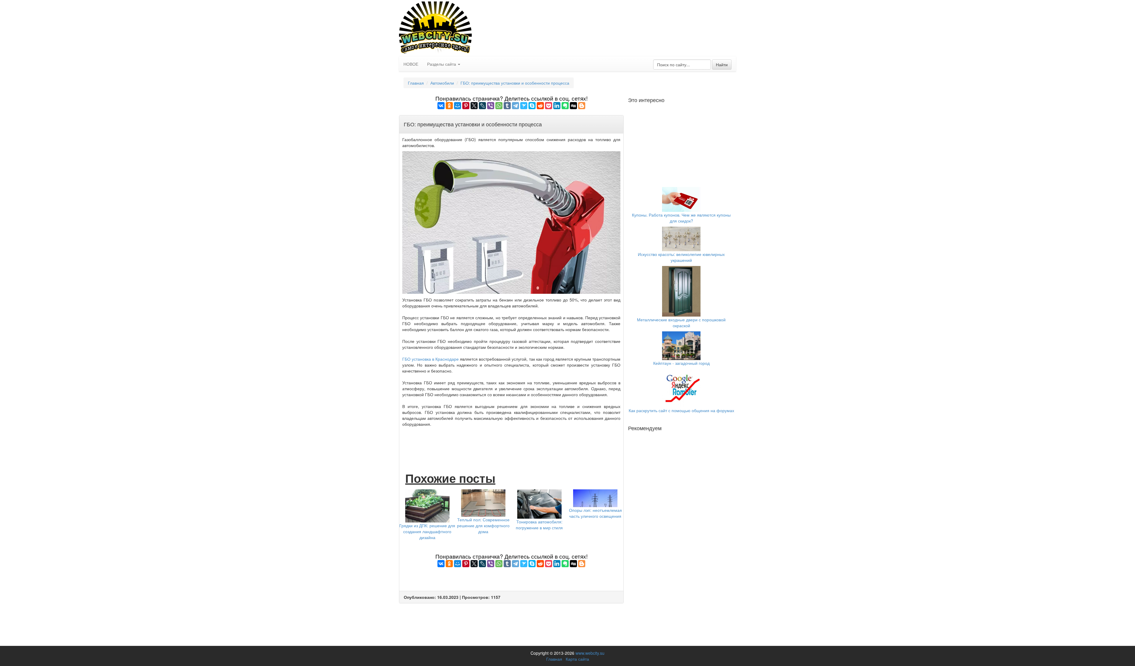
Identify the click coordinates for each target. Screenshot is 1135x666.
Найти (722, 64)
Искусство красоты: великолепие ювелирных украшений (681, 257)
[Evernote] (565, 105)
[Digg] (573, 105)
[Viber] (490, 105)
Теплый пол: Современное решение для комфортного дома (483, 525)
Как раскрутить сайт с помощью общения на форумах (681, 410)
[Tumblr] (507, 105)
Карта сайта (577, 659)
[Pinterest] (465, 105)
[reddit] (540, 105)
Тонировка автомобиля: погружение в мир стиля (539, 524)
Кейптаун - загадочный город (681, 363)
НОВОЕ (410, 64)
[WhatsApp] (498, 105)
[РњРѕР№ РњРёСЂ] (457, 105)
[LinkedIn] (556, 105)
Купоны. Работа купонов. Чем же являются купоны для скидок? (681, 218)
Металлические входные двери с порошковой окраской (681, 322)
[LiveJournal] (482, 105)
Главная (416, 83)
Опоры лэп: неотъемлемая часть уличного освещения (595, 513)
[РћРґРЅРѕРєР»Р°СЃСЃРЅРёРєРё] (449, 105)
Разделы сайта (442, 64)
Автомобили (442, 83)
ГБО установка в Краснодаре (430, 359)
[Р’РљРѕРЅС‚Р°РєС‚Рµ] (441, 105)
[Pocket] (548, 105)
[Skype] (532, 105)
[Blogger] (581, 105)
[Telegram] (515, 105)
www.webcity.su (589, 653)
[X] (474, 105)
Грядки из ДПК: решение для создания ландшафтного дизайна (427, 531)
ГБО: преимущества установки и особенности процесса (515, 83)
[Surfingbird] (523, 105)
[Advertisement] (511, 443)
